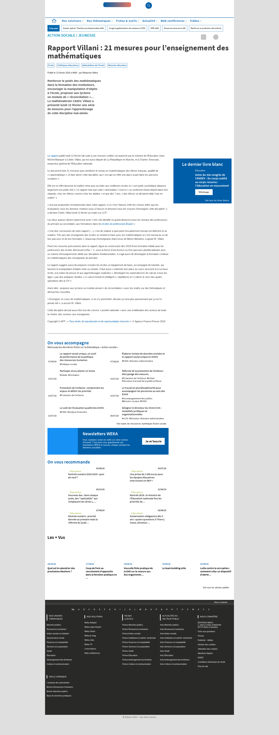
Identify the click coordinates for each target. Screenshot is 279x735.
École (51, 65)
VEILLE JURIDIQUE (58, 677)
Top (73, 609)
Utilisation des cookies (207, 649)
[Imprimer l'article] (228, 37)
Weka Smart (89, 631)
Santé (49, 651)
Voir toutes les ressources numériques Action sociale (141, 423)
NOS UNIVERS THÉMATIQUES (56, 617)
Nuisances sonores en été (175, 28)
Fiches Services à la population (136, 647)
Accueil (54, 21)
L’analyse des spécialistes (58, 683)
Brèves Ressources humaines (60, 687)
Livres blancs (90, 649)
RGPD (200, 658)
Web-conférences (92, 653)
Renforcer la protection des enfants (206, 28)
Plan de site (203, 666)
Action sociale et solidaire (58, 633)
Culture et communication (58, 664)
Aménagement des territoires (59, 660)
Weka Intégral (90, 623)
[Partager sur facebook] (215, 37)
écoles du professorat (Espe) (117, 223)
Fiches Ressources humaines (135, 629)
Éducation (75, 471)
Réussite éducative (117, 65)
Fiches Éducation (129, 655)
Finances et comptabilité (57, 642)
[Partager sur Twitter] (209, 37)
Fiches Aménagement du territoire (137, 660)
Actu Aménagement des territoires (175, 660)
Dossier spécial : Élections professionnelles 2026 (83, 28)
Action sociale (61, 35)
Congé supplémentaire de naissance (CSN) (127, 28)
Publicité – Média (205, 640)
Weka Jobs (89, 640)
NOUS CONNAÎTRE (209, 617)
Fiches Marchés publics (132, 625)
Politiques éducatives (67, 65)
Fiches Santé (128, 651)
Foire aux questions (206, 631)
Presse (201, 636)
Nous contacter (220, 602)
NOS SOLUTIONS (95, 617)
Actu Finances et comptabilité (173, 642)
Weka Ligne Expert (92, 627)
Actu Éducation (166, 655)
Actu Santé (165, 651)
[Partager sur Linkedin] (203, 37)
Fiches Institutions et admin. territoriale (139, 638)
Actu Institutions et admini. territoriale (176, 638)
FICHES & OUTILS (128, 617)
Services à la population (57, 647)
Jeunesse (87, 35)
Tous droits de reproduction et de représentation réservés (99, 321)
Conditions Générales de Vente (211, 662)
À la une (53, 28)
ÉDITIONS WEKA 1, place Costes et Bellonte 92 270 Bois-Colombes (209, 625)
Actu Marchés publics (169, 625)
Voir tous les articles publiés (216, 587)
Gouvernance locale (55, 638)
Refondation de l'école (93, 65)
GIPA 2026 (154, 28)
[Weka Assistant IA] (117, 4)
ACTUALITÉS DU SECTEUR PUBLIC (170, 617)
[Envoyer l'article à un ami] (222, 37)
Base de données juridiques (59, 696)
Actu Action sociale (168, 633)
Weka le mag (90, 636)
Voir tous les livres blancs (217, 200)
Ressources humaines (56, 629)
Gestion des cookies (207, 644)
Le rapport (52, 155)
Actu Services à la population (173, 647)
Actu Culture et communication (173, 664)
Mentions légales (205, 653)
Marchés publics (54, 625)
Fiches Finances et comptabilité (136, 642)
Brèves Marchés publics (57, 691)
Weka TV (88, 644)
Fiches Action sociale (131, 633)
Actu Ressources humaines (172, 629)
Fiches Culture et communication (136, 664)
